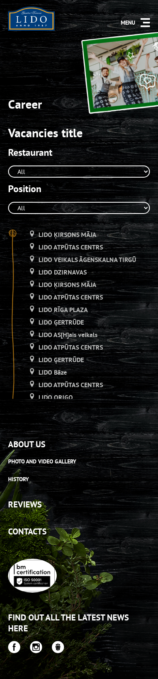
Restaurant (30, 152)
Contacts (27, 531)
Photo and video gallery (42, 461)
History (18, 479)
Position (24, 189)
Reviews (25, 504)
